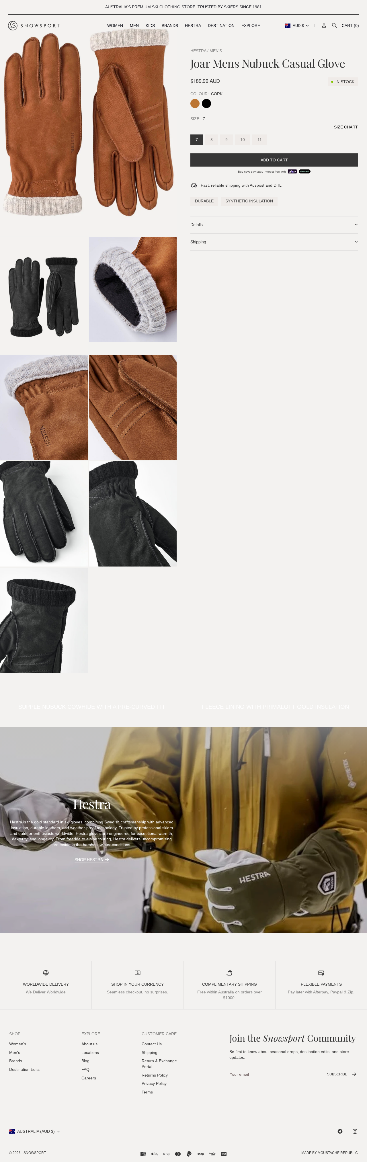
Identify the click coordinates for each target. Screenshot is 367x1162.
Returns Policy (155, 1075)
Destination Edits (24, 1069)
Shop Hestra (89, 859)
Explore (250, 25)
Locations (90, 1052)
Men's (14, 1052)
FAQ (85, 1069)
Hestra (193, 25)
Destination (221, 25)
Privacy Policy (154, 1083)
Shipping (149, 1052)
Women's (17, 1044)
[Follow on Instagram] (355, 1131)
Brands (170, 25)
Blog (85, 1061)
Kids (150, 25)
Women (115, 25)
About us (89, 1044)
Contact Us (152, 1044)
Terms (147, 1092)
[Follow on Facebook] (340, 1131)
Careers (88, 1078)
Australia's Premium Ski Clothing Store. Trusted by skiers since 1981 (183, 7)
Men (134, 25)
